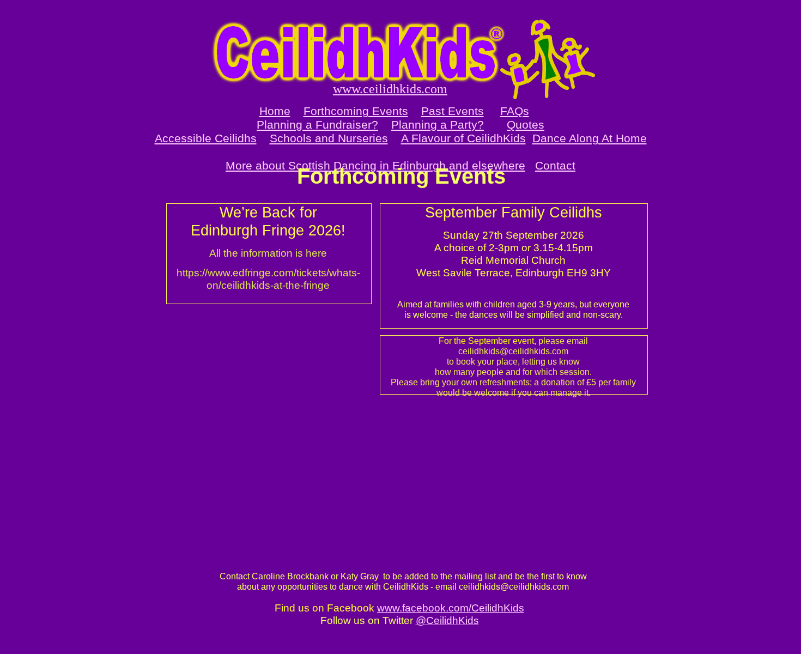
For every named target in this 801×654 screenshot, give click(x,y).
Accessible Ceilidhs (206, 138)
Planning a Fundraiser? (317, 124)
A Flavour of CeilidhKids (463, 138)
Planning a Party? (437, 124)
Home (274, 111)
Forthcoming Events (356, 111)
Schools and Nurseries (329, 138)
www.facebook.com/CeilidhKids (450, 608)
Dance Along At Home (589, 138)
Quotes (525, 124)
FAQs (514, 111)
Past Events (452, 111)
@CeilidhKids (447, 620)
